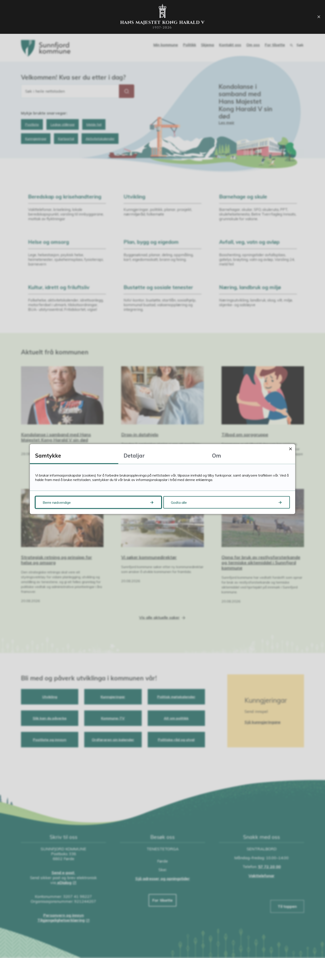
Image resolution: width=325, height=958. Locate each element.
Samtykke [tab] (48, 455)
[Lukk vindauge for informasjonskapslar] (290, 448)
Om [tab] (216, 455)
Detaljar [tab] (134, 455)
